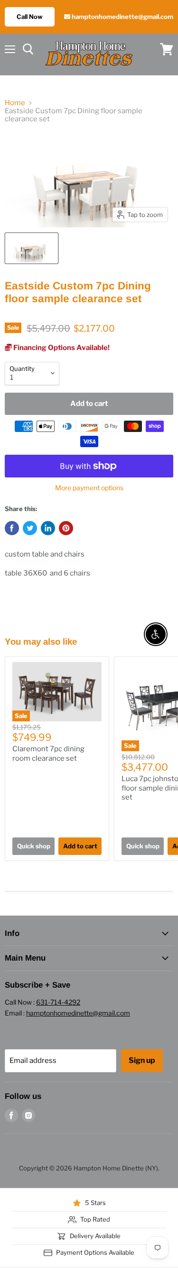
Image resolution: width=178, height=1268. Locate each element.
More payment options (89, 488)
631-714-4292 (58, 1002)
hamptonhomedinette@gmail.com (121, 16)
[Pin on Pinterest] (66, 528)
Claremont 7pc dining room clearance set (48, 754)
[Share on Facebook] (12, 528)
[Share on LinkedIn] (48, 528)
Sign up (142, 1060)
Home (15, 103)
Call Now (30, 16)
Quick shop (33, 846)
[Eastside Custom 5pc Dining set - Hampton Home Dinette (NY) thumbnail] (31, 248)
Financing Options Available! (61, 347)
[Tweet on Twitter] (30, 528)
